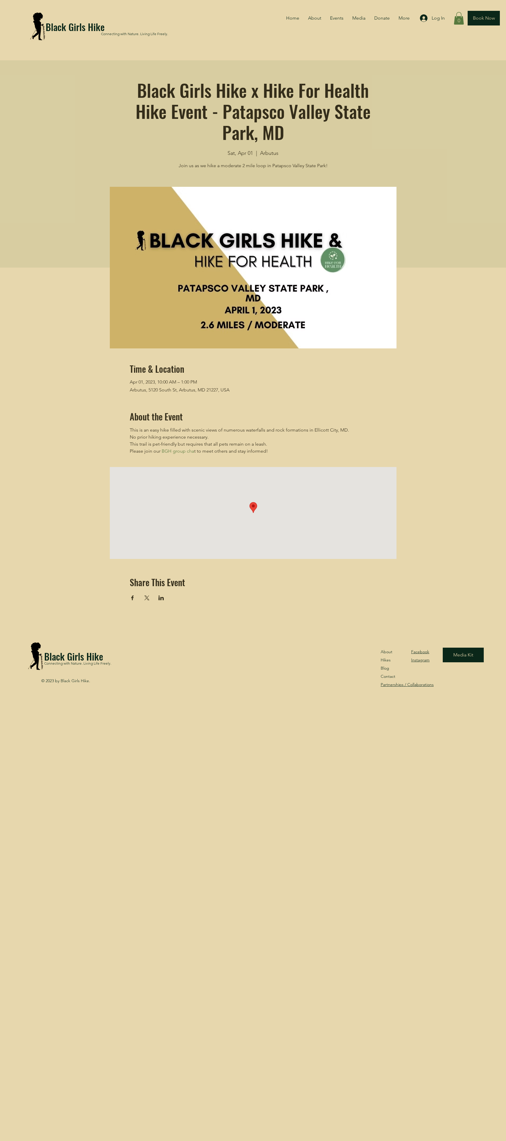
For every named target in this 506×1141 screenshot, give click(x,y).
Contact (388, 676)
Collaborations (407, 684)
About (386, 651)
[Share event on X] (147, 598)
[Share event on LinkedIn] (161, 598)
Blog (385, 668)
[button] (459, 18)
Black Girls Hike (75, 27)
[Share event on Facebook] (132, 598)
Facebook (420, 651)
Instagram (420, 660)
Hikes (386, 660)
